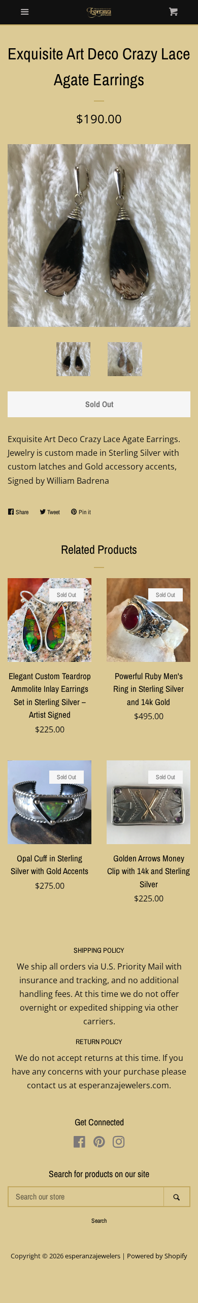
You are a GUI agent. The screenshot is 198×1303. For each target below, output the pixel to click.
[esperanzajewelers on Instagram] (119, 1143)
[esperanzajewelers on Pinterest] (99, 1143)
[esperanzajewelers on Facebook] (79, 1143)
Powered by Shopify (157, 1255)
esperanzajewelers (92, 1255)
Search (99, 1221)
